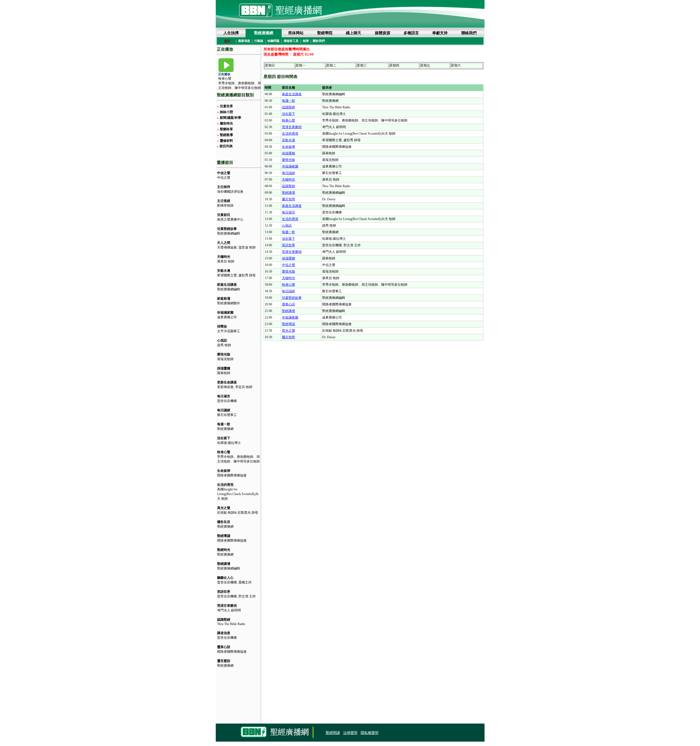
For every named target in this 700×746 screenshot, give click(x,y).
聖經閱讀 (333, 733)
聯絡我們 (469, 33)
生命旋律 (223, 471)
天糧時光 (223, 257)
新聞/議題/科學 (230, 118)
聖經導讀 (223, 536)
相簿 (306, 40)
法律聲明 (350, 733)
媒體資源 (382, 33)
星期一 (300, 65)
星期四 (394, 65)
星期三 (362, 65)
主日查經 (223, 201)
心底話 (222, 340)
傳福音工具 (291, 40)
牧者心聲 (224, 78)
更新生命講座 (227, 382)
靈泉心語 (223, 647)
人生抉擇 (231, 33)
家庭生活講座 (227, 285)
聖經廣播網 (263, 33)
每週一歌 (223, 424)
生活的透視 (225, 485)
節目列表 (226, 146)
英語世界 (223, 592)
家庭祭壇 (223, 298)
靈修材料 (226, 141)
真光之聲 (223, 508)
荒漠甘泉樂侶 (227, 606)
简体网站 (296, 33)
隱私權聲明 (369, 733)
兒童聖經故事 (227, 229)
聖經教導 (226, 135)
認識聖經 (223, 619)
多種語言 (411, 33)
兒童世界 (226, 106)
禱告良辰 (223, 522)
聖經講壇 (223, 564)
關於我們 (319, 40)
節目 (227, 40)
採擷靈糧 (223, 368)
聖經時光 (223, 550)
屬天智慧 (288, 199)
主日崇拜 (223, 187)
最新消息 (244, 40)
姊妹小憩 (226, 112)
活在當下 (223, 438)
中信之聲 (223, 173)
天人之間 (223, 243)
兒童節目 (223, 215)
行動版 (258, 40)
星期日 (270, 65)
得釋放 (222, 326)
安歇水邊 (223, 271)
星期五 (425, 65)
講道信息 (223, 633)
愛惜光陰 (223, 354)
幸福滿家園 (225, 312)
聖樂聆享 (226, 129)
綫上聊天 (353, 33)
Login (221, 733)
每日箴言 (223, 396)
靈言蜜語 (223, 661)
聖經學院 (324, 33)
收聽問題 (273, 40)
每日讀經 (223, 410)
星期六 (456, 65)
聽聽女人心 (225, 578)
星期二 (331, 65)
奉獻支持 (440, 33)
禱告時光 (226, 123)
